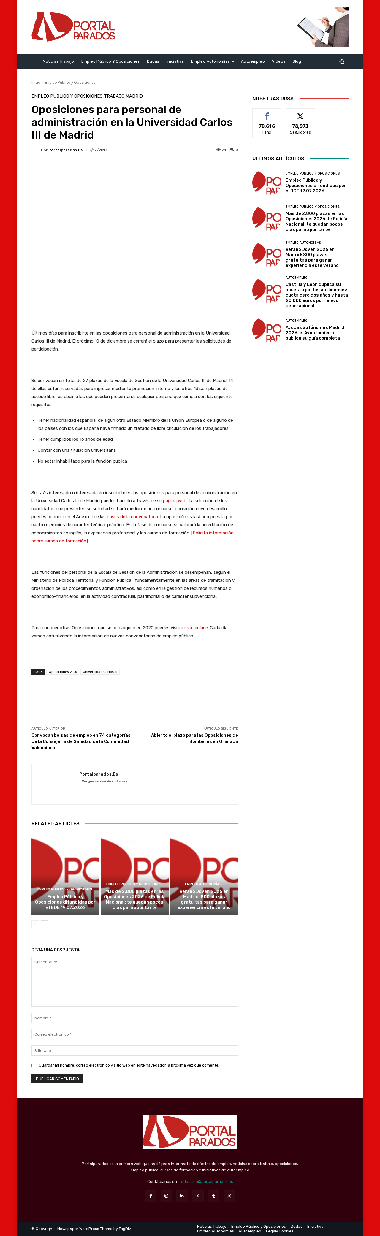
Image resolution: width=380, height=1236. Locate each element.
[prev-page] (35, 924)
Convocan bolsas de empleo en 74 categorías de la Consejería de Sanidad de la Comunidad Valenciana (81, 741)
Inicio (35, 82)
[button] (342, 61)
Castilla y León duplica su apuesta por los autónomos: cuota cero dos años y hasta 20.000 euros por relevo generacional (317, 295)
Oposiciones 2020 (63, 671)
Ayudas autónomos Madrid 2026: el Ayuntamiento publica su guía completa (315, 333)
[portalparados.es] (36, 150)
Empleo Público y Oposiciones (69, 82)
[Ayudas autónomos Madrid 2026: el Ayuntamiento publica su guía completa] (266, 330)
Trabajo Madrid (123, 96)
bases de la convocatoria (132, 516)
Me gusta (267, 113)
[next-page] (44, 924)
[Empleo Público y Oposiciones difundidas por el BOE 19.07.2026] (65, 874)
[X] (229, 1196)
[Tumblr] (213, 1196)
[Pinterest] (198, 1196)
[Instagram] (166, 1196)
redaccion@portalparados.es (206, 1181)
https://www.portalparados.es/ (103, 781)
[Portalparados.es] (74, 27)
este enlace (196, 627)
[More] (339, 700)
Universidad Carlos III (100, 671)
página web (174, 500)
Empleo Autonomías (203, 884)
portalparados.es (65, 150)
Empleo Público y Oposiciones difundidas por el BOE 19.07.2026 (65, 902)
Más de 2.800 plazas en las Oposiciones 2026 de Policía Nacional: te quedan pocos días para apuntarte (135, 899)
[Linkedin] (182, 1196)
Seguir (300, 113)
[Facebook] (150, 1196)
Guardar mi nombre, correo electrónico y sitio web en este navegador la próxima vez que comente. (129, 1065)
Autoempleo (297, 277)
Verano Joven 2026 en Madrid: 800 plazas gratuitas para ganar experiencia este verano (204, 899)
